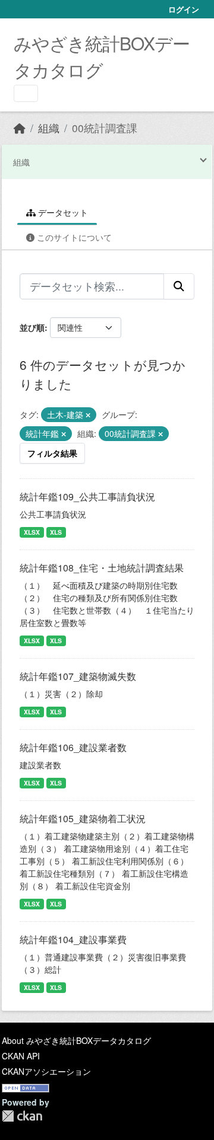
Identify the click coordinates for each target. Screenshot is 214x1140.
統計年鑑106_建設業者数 (73, 747)
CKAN (22, 1116)
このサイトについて (73, 237)
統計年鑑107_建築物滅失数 (78, 676)
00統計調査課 (104, 127)
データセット (62, 212)
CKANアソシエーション (46, 1071)
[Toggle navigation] (26, 93)
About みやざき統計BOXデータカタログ (76, 1040)
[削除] (88, 415)
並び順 (32, 327)
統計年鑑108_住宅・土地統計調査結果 (102, 567)
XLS (56, 532)
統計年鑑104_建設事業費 (73, 939)
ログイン (183, 9)
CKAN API (21, 1056)
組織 (48, 127)
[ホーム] (20, 127)
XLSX (32, 532)
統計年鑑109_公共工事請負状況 (87, 496)
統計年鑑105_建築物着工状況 (83, 818)
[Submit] (178, 286)
